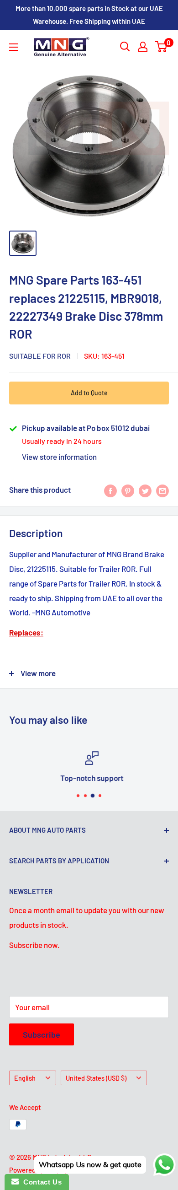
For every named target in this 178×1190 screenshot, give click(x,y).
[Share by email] (162, 490)
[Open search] (125, 47)
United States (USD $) (96, 1078)
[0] (161, 46)
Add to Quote (89, 393)
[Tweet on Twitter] (145, 490)
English (25, 1078)
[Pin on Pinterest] (127, 490)
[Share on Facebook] (110, 490)
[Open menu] (13, 47)
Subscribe (41, 1034)
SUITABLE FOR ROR (40, 355)
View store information (59, 456)
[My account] (142, 47)
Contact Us (40, 1182)
